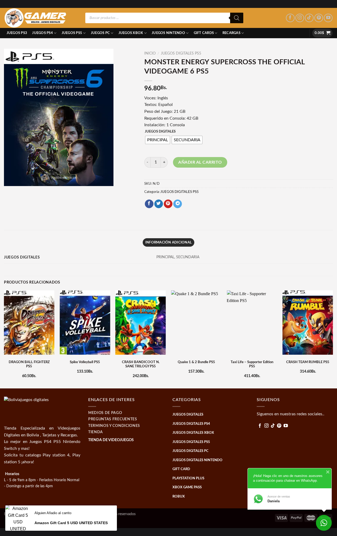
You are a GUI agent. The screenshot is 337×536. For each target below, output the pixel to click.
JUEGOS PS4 (42, 33)
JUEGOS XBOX (130, 33)
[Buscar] (236, 18)
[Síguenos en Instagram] (299, 18)
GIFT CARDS (204, 33)
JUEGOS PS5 (72, 33)
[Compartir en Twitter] (158, 203)
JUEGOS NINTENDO (168, 33)
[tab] (168, 242)
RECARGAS (231, 33)
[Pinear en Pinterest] (168, 203)
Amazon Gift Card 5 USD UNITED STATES (71, 523)
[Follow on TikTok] (309, 18)
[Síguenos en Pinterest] (318, 18)
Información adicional (168, 242)
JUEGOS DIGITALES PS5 (181, 53)
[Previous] (4, 339)
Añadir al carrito (200, 162)
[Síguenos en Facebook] (290, 18)
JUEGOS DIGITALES (160, 131)
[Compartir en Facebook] (149, 203)
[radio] (157, 140)
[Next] (333, 339)
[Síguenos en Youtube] (328, 18)
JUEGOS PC (100, 33)
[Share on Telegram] (177, 203)
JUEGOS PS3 (17, 33)
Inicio (150, 53)
